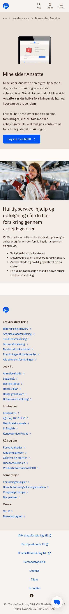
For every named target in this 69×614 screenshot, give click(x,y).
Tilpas (34, 579)
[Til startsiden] (6, 6)
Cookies (34, 570)
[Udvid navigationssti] (5, 18)
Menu (61, 7)
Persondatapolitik (34, 562)
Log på (50, 7)
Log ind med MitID (19, 139)
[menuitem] (57, 602)
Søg (38, 7)
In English (34, 588)
